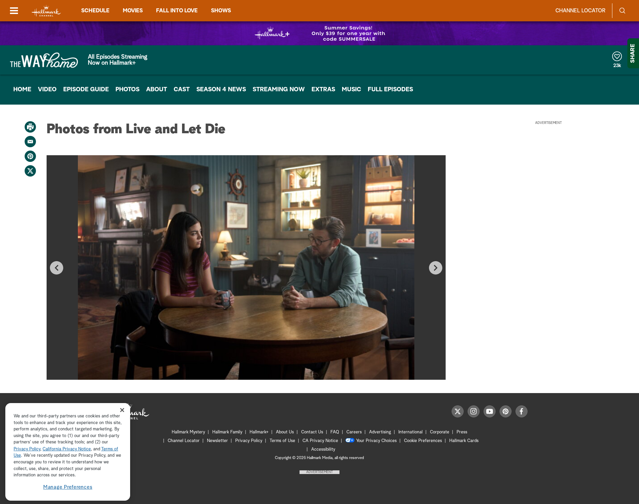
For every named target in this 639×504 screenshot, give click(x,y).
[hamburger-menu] (14, 11)
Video (47, 90)
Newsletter (217, 441)
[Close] (122, 410)
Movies (133, 10)
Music (351, 90)
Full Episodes (390, 90)
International (410, 432)
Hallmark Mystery (188, 432)
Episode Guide (86, 90)
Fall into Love (177, 10)
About (156, 90)
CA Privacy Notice (320, 441)
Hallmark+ (259, 432)
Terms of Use (282, 441)
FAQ (334, 432)
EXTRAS (323, 90)
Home (22, 90)
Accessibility (323, 449)
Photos (127, 90)
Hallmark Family (227, 432)
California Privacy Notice (67, 449)
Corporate (439, 432)
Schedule (95, 10)
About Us (285, 432)
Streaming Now (279, 90)
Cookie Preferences (423, 441)
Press (462, 432)
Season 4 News (221, 90)
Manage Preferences (68, 487)
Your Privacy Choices (376, 441)
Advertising (380, 432)
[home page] (46, 11)
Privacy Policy (248, 441)
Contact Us (312, 432)
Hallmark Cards (464, 441)
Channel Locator (580, 10)
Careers (354, 432)
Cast (182, 90)
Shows (221, 10)
